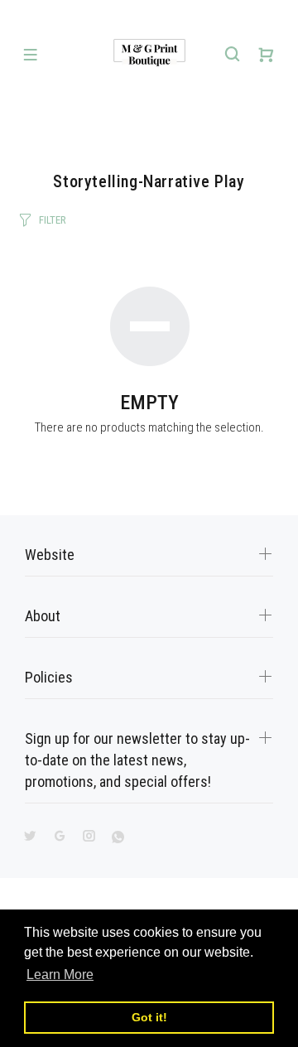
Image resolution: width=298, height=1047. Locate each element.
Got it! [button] (149, 1017)
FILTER (52, 220)
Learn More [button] (60, 974)
